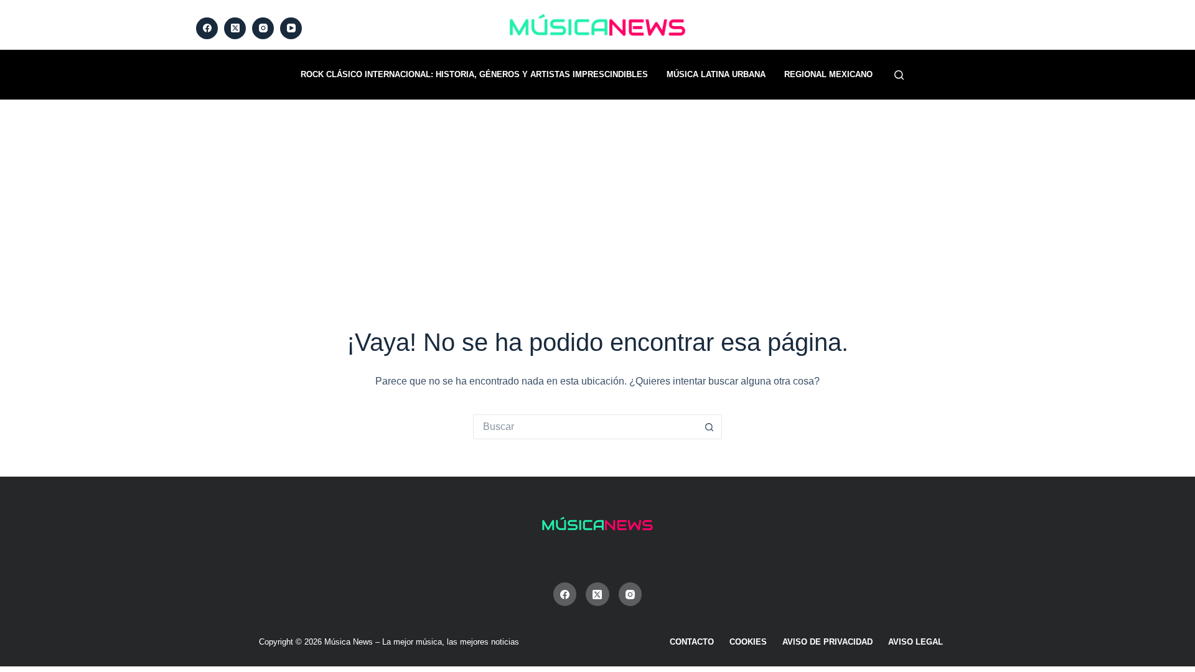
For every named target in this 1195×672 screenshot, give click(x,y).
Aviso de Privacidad (827, 641)
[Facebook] (207, 28)
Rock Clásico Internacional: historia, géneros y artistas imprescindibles (474, 74)
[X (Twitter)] (235, 28)
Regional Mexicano (828, 74)
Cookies (748, 641)
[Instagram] (263, 28)
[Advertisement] (597, 193)
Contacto (692, 641)
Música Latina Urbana (716, 74)
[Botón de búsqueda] (709, 426)
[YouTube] (291, 28)
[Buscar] (899, 75)
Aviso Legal (915, 641)
